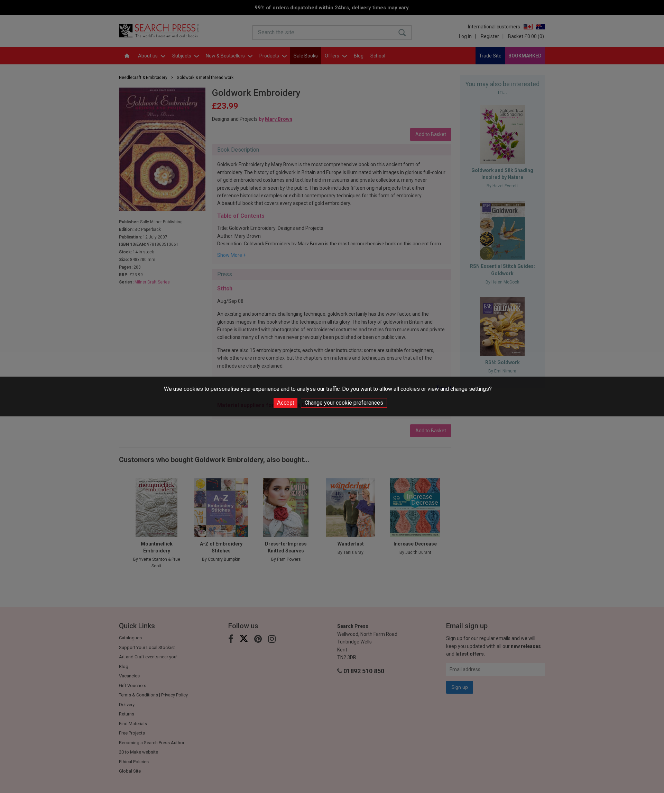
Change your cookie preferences (344, 402)
